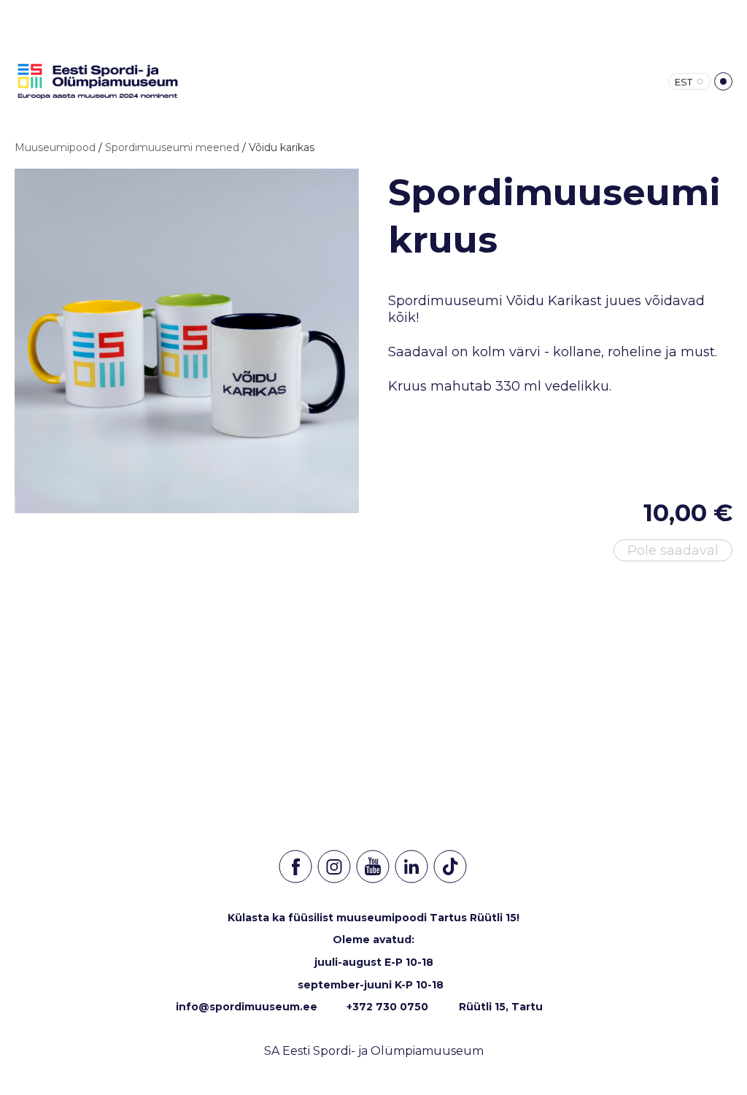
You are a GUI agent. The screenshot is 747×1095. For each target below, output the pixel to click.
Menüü (723, 81)
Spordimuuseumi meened (172, 147)
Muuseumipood (55, 147)
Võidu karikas (281, 147)
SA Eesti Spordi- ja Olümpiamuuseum (374, 1051)
